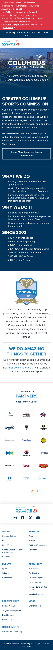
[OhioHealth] (43, 478)
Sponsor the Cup (24, 401)
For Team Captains (36, 578)
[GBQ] (9, 453)
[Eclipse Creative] (9, 440)
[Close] (49, 2)
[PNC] (35, 491)
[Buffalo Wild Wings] (26, 414)
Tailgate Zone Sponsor (11, 610)
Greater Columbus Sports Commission (12, 551)
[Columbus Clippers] (9, 427)
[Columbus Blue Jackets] (43, 414)
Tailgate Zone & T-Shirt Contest (38, 588)
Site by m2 (25, 646)
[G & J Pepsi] (26, 453)
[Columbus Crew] (26, 427)
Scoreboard (7, 578)
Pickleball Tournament (38, 545)
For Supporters (35, 582)
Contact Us (6, 557)
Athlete (32, 540)
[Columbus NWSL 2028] (43, 427)
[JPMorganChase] (9, 466)
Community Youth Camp (12, 631)
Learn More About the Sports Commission (26, 154)
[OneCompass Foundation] (18, 491)
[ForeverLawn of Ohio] (26, 440)
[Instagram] (15, 518)
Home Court (7, 619)
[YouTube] (38, 518)
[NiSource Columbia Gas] (26, 478)
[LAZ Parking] (26, 466)
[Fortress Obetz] (43, 440)
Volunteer (33, 550)
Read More (8, 27)
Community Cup (9, 536)
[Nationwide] (9, 478)
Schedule (6, 573)
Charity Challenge (36, 606)
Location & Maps (36, 594)
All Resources (34, 568)
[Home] (11, 43)
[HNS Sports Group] (43, 453)
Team (31, 536)
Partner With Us (8, 606)
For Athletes (34, 573)
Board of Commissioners (17, 367)
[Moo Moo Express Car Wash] (43, 466)
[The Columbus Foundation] (9, 414)
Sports (5, 568)
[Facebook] (22, 518)
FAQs (4, 540)
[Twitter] (30, 518)
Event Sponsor (8, 615)
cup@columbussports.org (13, 24)
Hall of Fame (7, 545)
